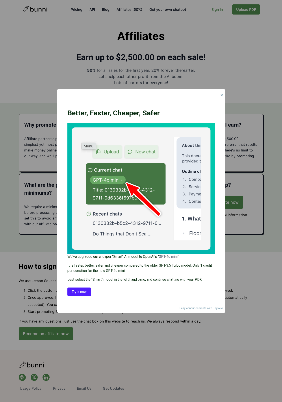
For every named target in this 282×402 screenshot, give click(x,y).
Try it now (79, 292)
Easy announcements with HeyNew (201, 308)
